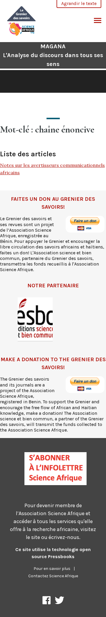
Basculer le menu (97, 21)
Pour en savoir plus (52, 568)
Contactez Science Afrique (53, 575)
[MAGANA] (22, 20)
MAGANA (53, 55)
